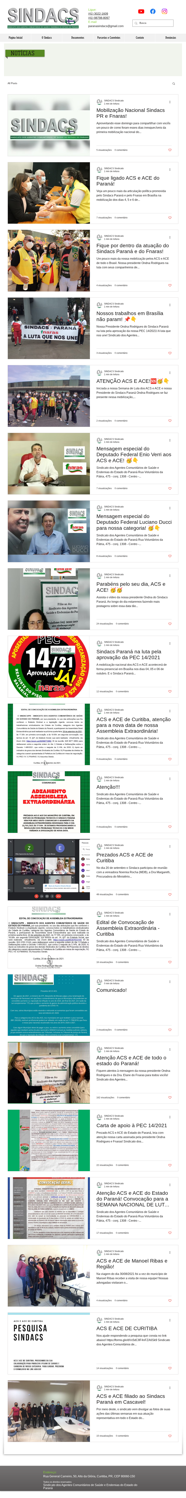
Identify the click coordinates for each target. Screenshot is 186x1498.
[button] (173, 84)
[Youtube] (141, 11)
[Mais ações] (171, 102)
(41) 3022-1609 (98, 13)
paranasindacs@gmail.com (106, 26)
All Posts (12, 83)
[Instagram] (164, 11)
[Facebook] (152, 11)
